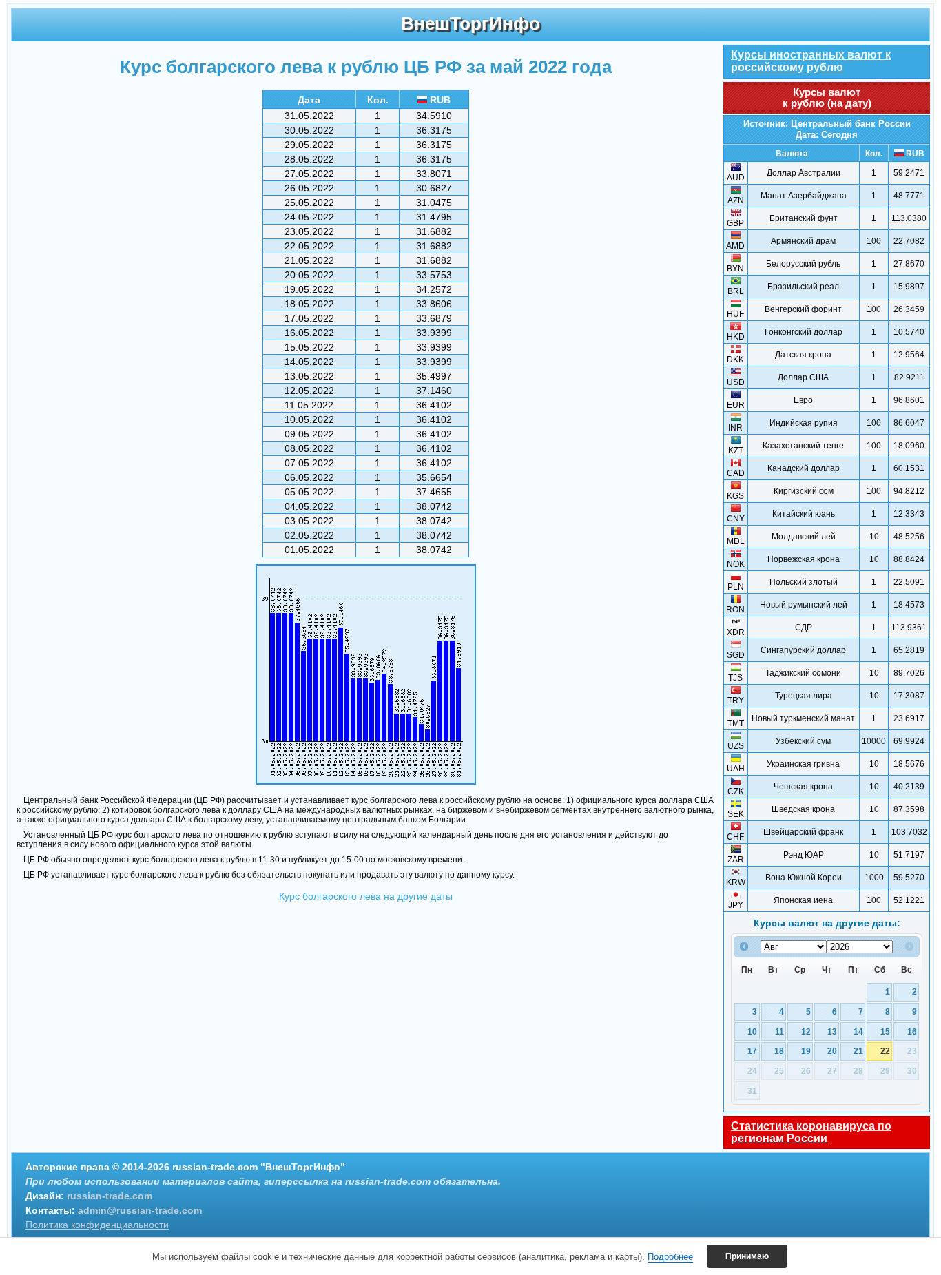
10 (752, 1031)
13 (832, 1031)
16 (912, 1031)
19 (806, 1050)
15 (885, 1031)
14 (858, 1031)
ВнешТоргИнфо (470, 23)
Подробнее (670, 1257)
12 (806, 1031)
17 (752, 1050)
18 (779, 1050)
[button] (747, 1256)
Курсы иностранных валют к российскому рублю (811, 61)
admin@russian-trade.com (140, 1210)
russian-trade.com (109, 1195)
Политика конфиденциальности (97, 1224)
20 (832, 1050)
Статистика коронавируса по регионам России (811, 1132)
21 (858, 1050)
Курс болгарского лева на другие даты (366, 896)
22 (885, 1050)
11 (779, 1031)
